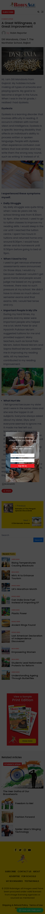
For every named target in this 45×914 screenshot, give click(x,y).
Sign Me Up (22, 466)
